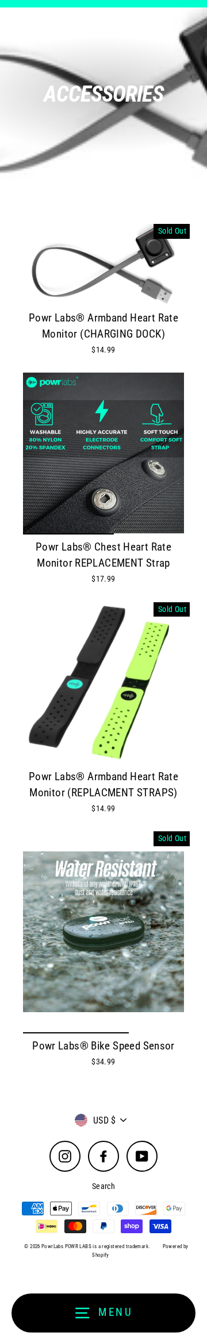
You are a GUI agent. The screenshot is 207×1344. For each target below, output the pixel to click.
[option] (103, 453)
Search (103, 1186)
